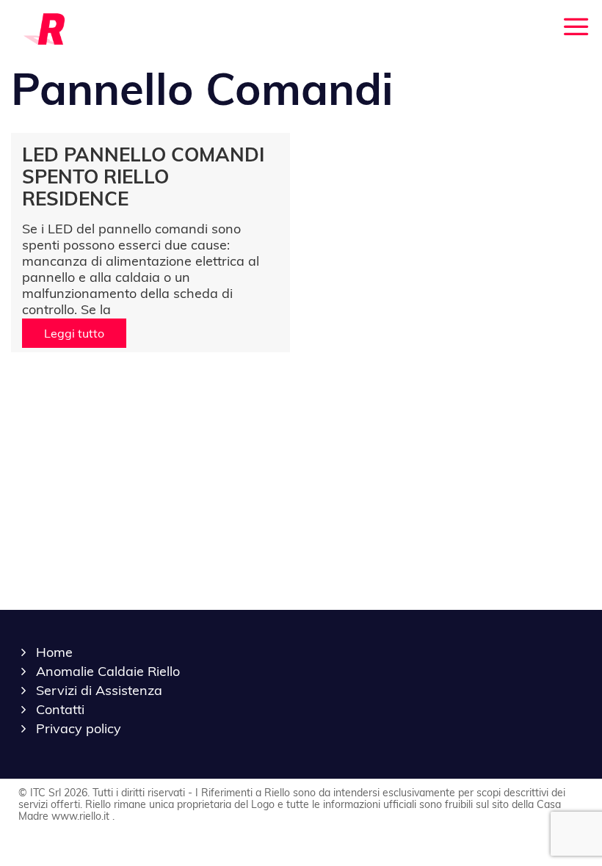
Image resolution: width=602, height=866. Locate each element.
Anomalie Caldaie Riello (108, 671)
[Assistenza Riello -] (44, 28)
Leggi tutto (74, 333)
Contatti (60, 709)
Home (54, 652)
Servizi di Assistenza (99, 690)
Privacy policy (78, 728)
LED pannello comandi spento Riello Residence (143, 176)
